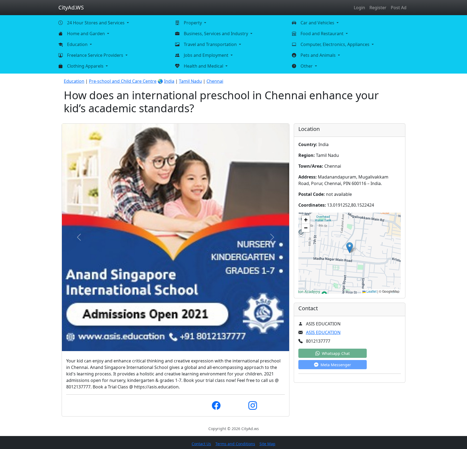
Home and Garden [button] (86, 34)
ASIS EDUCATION (323, 332)
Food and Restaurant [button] (323, 34)
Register (377, 8)
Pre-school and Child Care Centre (122, 81)
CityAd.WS (71, 7)
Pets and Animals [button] (319, 55)
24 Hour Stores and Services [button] (96, 23)
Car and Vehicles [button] (318, 23)
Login (359, 8)
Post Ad (398, 8)
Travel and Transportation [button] (211, 44)
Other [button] (307, 66)
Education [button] (78, 44)
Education (74, 81)
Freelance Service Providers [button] (95, 55)
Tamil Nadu (190, 81)
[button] (349, 247)
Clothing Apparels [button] (86, 66)
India (169, 81)
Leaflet (371, 291)
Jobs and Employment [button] (206, 55)
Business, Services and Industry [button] (216, 34)
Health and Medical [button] (204, 66)
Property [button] (193, 23)
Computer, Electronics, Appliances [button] (336, 44)
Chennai (214, 81)
